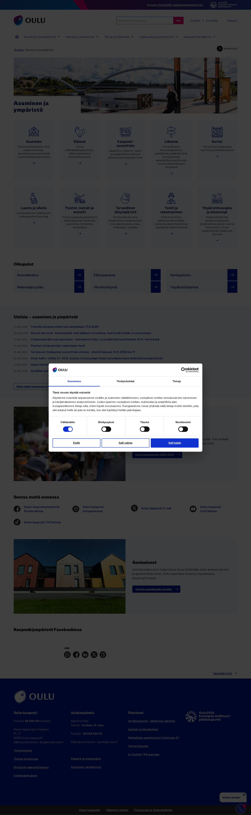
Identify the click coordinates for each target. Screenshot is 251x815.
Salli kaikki (174, 443)
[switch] (106, 429)
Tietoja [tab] (177, 381)
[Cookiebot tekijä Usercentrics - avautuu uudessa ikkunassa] (184, 369)
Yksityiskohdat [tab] (125, 381)
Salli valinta (125, 443)
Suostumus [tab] (74, 381)
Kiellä (76, 443)
